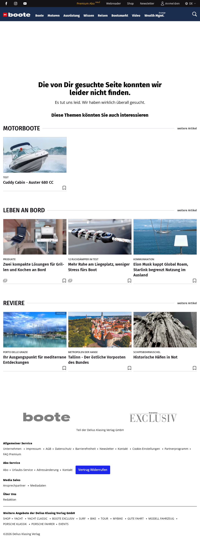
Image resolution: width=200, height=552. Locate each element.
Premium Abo (88, 3)
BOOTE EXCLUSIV (63, 518)
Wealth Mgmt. (155, 14)
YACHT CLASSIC (38, 518)
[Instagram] (15, 3)
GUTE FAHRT (136, 518)
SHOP (6, 518)
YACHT (19, 518)
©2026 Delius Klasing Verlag (21, 534)
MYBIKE (118, 518)
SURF (82, 518)
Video (136, 15)
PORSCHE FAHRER (43, 524)
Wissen (89, 15)
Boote (39, 15)
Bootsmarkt (120, 15)
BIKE (93, 518)
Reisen (103, 15)
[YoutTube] (25, 3)
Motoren (54, 15)
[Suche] (194, 14)
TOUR (105, 518)
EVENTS (64, 524)
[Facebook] (6, 3)
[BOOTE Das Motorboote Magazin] (19, 15)
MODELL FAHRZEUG (161, 518)
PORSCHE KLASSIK (15, 524)
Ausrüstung (71, 15)
